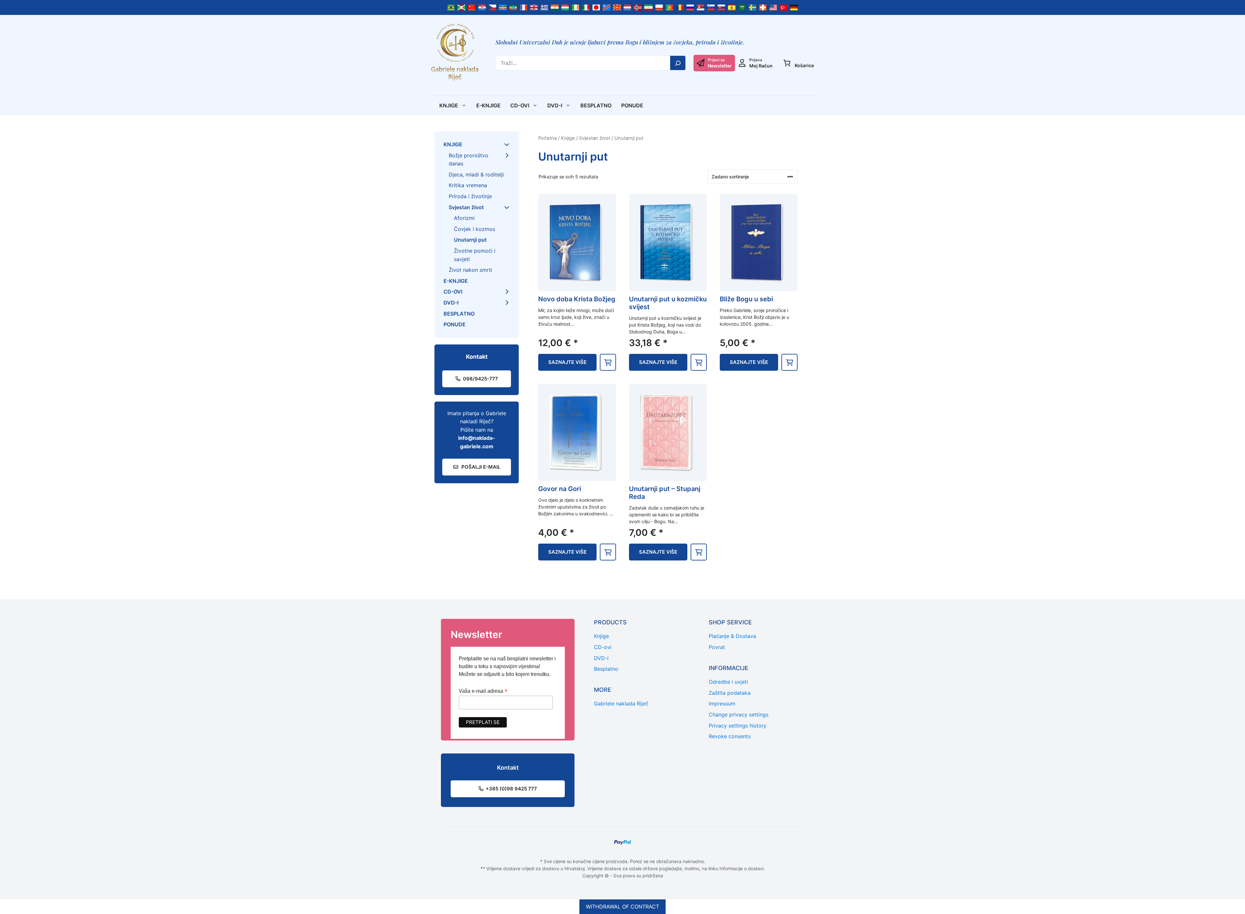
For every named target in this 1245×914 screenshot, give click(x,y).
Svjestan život (594, 138)
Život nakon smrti (470, 270)
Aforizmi (464, 218)
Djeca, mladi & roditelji (476, 174)
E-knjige (488, 105)
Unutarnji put (470, 239)
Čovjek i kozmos (474, 229)
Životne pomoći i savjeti (474, 254)
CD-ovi (519, 105)
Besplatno (595, 105)
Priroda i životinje (470, 196)
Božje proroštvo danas (468, 159)
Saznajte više (567, 362)
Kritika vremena (468, 185)
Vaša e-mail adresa (483, 691)
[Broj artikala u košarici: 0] (787, 63)
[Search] (678, 63)
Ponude (632, 105)
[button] (608, 362)
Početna (547, 138)
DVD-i (554, 105)
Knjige (448, 105)
